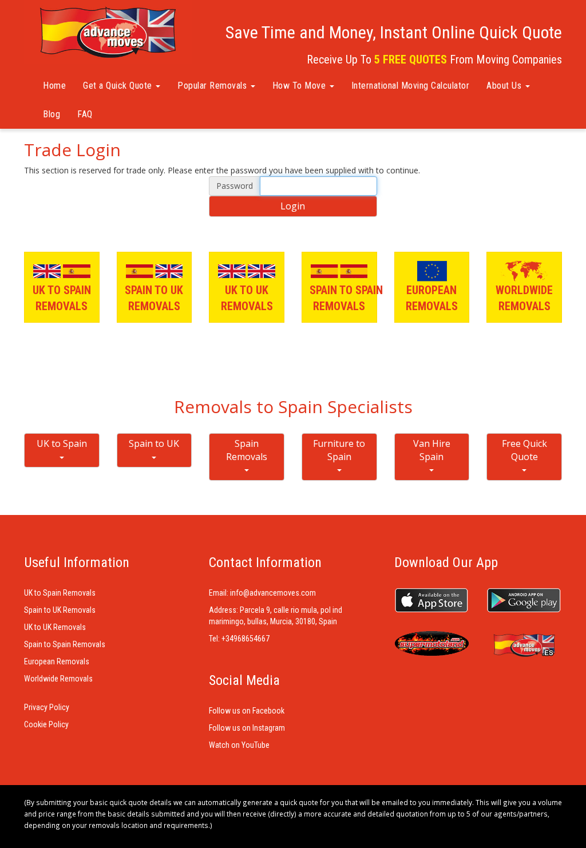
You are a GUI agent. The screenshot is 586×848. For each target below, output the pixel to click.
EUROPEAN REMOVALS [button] (432, 298)
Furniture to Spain (339, 450)
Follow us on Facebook (246, 710)
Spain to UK (154, 443)
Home (54, 85)
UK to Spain (62, 443)
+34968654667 (245, 638)
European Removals (56, 661)
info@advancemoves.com (273, 592)
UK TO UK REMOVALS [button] (247, 298)
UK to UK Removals (55, 627)
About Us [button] (505, 85)
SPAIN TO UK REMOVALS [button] (154, 298)
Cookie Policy (46, 724)
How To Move (300, 85)
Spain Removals (246, 450)
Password (234, 185)
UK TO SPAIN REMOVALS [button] (62, 298)
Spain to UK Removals (60, 610)
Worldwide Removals (58, 678)
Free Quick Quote (524, 450)
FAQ (85, 114)
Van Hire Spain (431, 450)
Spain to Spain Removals (64, 644)
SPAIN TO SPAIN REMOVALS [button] (343, 298)
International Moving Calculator (410, 85)
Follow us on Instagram (247, 727)
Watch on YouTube (239, 745)
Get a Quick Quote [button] (119, 85)
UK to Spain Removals (60, 592)
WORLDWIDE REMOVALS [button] (524, 298)
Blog (51, 114)
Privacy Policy (46, 707)
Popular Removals (213, 85)
